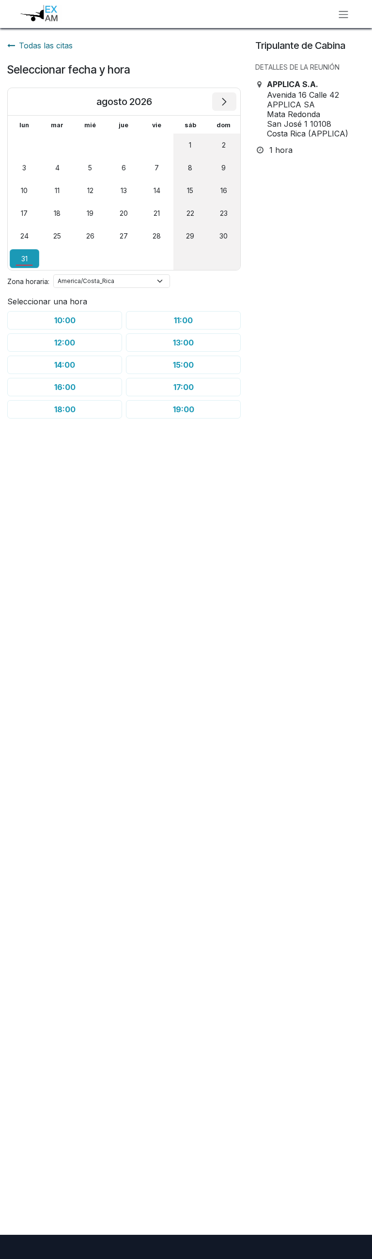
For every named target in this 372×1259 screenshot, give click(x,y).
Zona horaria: (28, 281)
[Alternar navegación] (343, 14)
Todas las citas (46, 45)
